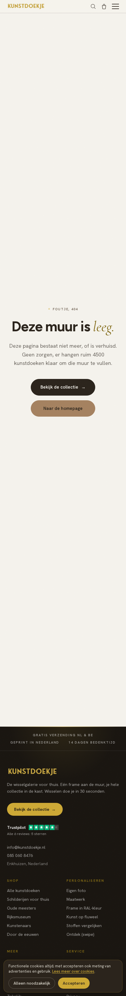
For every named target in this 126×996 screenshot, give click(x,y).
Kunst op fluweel (82, 916)
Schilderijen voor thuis (28, 899)
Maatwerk (76, 899)
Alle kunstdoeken (23, 890)
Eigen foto (76, 890)
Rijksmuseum (19, 916)
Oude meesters (21, 908)
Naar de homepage (63, 408)
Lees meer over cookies (73, 971)
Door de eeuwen (23, 934)
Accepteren (74, 983)
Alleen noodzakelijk (31, 983)
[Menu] (115, 6)
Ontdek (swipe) (80, 934)
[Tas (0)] (104, 6)
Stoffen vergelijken (84, 925)
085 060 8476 (20, 855)
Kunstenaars (19, 925)
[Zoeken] (93, 6)
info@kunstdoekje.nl (26, 847)
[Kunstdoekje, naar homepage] (26, 6)
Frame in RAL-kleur (84, 908)
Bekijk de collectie (63, 387)
